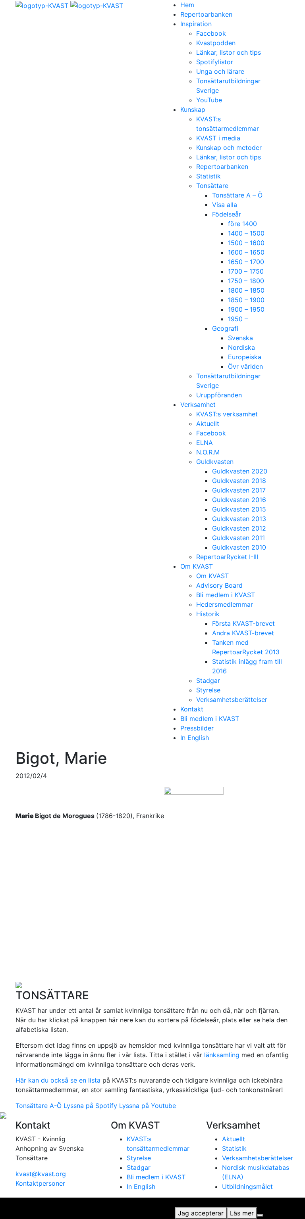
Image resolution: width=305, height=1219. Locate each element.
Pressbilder (197, 728)
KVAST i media (218, 138)
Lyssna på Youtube (147, 1106)
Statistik (208, 176)
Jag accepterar (201, 1213)
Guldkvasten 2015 (239, 509)
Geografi (225, 328)
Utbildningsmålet (247, 1186)
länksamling (221, 1055)
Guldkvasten (215, 462)
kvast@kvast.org (40, 1174)
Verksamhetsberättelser (231, 699)
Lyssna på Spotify (90, 1106)
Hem (187, 5)
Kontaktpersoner (40, 1183)
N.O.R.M (208, 452)
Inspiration (196, 24)
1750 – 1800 (246, 281)
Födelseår (226, 214)
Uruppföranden (219, 395)
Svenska (240, 338)
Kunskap (192, 109)
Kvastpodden (216, 43)
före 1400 (242, 224)
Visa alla (224, 205)
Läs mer (242, 1213)
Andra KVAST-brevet (243, 633)
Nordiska (241, 347)
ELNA (204, 443)
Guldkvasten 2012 (239, 528)
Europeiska (244, 357)
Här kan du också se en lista (57, 1080)
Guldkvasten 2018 (239, 481)
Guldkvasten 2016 (239, 500)
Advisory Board (219, 585)
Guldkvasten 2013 (239, 519)
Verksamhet (198, 404)
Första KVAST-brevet (243, 623)
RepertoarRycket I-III (227, 557)
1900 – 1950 (246, 309)
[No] (260, 1215)
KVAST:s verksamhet (227, 414)
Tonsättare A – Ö (237, 195)
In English (194, 738)
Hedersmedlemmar (224, 604)
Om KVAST (196, 566)
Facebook (211, 33)
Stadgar (208, 680)
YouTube (209, 100)
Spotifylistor (214, 62)
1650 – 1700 (246, 262)
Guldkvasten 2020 (239, 471)
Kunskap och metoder (229, 147)
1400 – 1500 (246, 233)
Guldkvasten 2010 (239, 547)
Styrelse (208, 690)
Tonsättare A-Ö (38, 1106)
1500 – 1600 (246, 243)
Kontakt (191, 709)
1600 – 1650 (246, 252)
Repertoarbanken (206, 14)
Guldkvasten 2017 (239, 490)
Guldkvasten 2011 (238, 538)
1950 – (238, 319)
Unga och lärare (220, 71)
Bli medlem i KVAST (225, 595)
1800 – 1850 (246, 290)
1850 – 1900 (246, 300)
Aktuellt (207, 423)
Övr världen (245, 366)
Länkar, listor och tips (228, 52)
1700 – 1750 (246, 271)
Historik (208, 614)
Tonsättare (212, 186)
